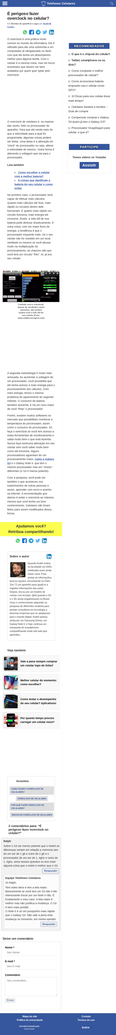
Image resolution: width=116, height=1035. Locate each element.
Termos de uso (86, 1020)
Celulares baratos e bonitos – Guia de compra (88, 109)
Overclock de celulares (32, 798)
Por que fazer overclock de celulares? (27, 806)
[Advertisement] (31, 98)
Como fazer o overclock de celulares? (27, 790)
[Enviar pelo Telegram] (38, 32)
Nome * (9, 947)
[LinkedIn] (49, 556)
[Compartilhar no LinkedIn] (51, 32)
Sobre (85, 1027)
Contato (86, 1016)
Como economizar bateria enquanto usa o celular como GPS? (86, 86)
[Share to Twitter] (44, 32)
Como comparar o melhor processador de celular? (85, 73)
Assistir (89, 165)
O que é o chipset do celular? (90, 54)
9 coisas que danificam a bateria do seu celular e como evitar (33, 184)
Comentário (12, 974)
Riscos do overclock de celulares (32, 815)
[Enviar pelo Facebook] (31, 32)
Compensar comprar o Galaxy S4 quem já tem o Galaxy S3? (88, 119)
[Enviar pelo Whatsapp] (25, 32)
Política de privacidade (30, 1020)
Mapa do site (30, 1016)
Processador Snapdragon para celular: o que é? (89, 130)
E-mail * (10, 961)
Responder (50, 871)
